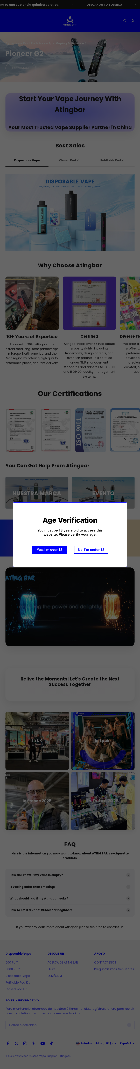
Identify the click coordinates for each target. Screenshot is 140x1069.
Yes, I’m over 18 (49, 550)
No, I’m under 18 (91, 550)
